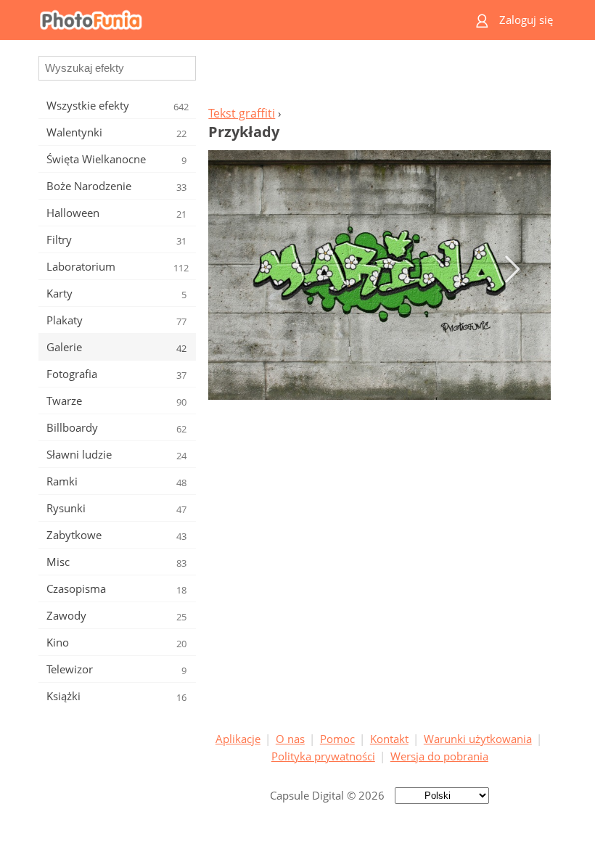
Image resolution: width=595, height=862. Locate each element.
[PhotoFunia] (241, 20)
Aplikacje (238, 738)
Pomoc (337, 738)
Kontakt (389, 738)
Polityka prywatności (323, 756)
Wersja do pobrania (439, 756)
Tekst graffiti (241, 113)
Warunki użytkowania (478, 738)
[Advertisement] (379, 77)
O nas (290, 738)
